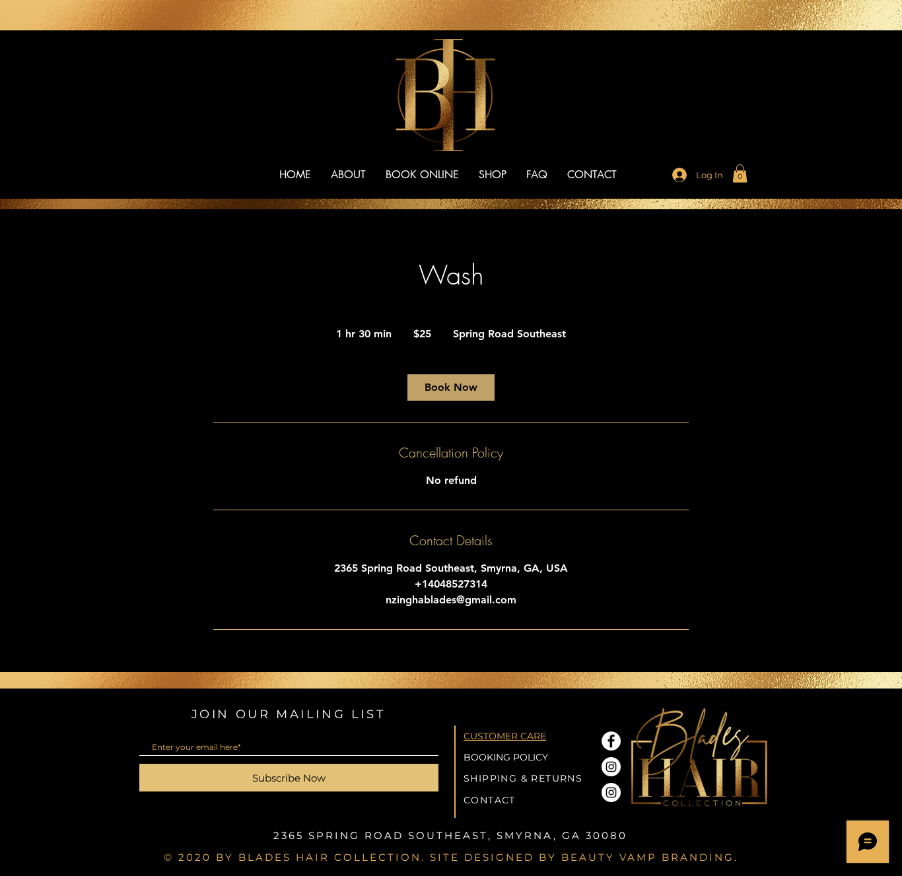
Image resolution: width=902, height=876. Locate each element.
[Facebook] (611, 741)
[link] (739, 173)
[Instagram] (611, 766)
